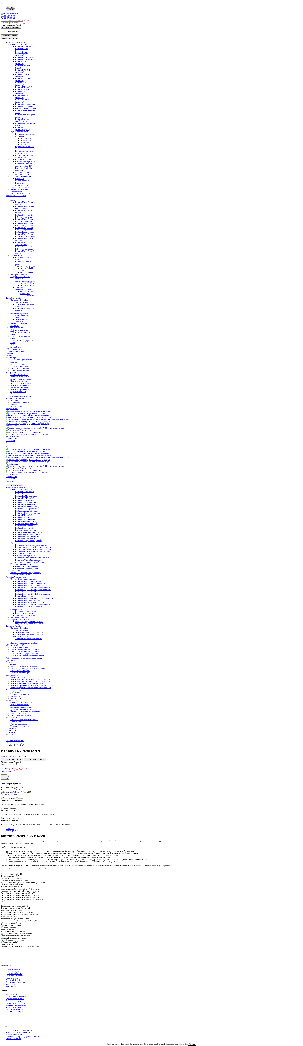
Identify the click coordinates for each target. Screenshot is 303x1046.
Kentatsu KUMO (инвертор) (21, 54)
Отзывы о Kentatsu (13, 1039)
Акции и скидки (12, 475)
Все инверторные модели (25, 108)
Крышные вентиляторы (20, 368)
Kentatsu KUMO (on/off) (24, 57)
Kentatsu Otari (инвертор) (25, 104)
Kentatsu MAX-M (27, 296)
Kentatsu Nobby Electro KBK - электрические (24, 229)
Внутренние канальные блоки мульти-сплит (24, 152)
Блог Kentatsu (11, 986)
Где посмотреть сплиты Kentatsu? (19, 1030)
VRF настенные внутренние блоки (24, 649)
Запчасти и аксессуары (15, 1011)
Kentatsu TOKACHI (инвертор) (23, 84)
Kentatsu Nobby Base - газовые (27, 600)
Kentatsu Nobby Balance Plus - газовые (24, 207)
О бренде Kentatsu (13, 969)
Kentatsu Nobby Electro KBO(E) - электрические (25, 235)
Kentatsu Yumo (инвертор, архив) (28, 532)
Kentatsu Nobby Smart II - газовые (28, 607)
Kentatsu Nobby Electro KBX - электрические (24, 248)
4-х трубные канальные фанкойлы (29, 634)
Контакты (10, 481)
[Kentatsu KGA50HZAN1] (14, 757)
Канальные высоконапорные (22, 180)
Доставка (10, 7)
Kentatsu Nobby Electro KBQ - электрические (24, 220)
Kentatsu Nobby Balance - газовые (28, 581)
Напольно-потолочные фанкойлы (24, 643)
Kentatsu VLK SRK (27, 285)
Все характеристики (9, 794)
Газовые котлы (16, 255)
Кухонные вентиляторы (20, 370)
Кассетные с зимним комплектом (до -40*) (23, 165)
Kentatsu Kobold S (27, 272)
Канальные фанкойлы (19, 302)
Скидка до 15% (20, 768)
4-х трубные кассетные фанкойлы (28, 641)
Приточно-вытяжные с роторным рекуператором (20, 382)
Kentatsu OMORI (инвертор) (22, 101)
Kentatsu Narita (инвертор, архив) (22, 129)
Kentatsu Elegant (26, 292)
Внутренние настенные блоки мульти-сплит (24, 148)
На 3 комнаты (25, 140)
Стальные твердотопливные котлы (25, 280)
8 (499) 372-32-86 (8, 18)
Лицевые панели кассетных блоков (22, 173)
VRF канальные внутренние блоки (24, 651)
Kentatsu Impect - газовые (25, 232)
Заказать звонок (13, 961)
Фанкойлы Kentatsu (13, 1007)
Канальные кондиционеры (21, 177)
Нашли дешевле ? (8, 771)
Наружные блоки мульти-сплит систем (25, 135)
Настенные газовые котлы (25, 613)
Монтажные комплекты (20, 402)
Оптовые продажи (13, 971)
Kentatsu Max (25, 294)
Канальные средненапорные (22, 184)
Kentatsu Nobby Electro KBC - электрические (24, 224)
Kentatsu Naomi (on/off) (24, 106)
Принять (192, 1044)
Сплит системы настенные (21, 44)
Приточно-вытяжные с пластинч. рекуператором (20, 378)
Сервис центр (11, 477)
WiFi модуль (15, 400)
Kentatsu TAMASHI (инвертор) (23, 80)
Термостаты (15, 404)
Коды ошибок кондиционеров (18, 1032)
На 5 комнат (25, 142)
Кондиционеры (12, 447)
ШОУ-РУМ (10, 479)
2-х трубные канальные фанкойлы (29, 632)
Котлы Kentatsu (12, 464)
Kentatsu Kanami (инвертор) (21, 50)
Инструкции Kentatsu (14, 1034)
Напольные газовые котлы (26, 611)
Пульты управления (18, 407)
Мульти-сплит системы (19, 132)
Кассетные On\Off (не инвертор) (28, 560)
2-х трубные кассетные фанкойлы (28, 639)
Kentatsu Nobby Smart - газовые (27, 585)
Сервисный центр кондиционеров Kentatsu (23, 1037)
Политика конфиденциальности (19, 982)
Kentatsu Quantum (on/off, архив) (28, 539)
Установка (10, 10)
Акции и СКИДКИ (13, 980)
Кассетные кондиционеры (21, 159)
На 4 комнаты (25, 145)
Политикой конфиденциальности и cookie (172, 1044)
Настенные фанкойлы (19, 300)
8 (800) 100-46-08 (8, 16)
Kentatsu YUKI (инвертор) (21, 62)
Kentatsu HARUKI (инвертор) (22, 71)
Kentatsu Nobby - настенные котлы (50, 428)
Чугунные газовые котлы (25, 266)
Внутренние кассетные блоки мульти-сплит (24, 156)
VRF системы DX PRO (15, 1009)
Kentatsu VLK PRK (27, 283)
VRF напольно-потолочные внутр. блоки (27, 656)
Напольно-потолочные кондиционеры (19, 190)
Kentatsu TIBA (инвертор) (21, 92)
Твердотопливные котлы (20, 277)
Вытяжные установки (19, 375)
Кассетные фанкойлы (19, 313)
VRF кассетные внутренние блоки (24, 654)
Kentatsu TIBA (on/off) (24, 89)
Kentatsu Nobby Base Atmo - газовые (23, 244)
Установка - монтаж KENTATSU (19, 976)
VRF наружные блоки (19, 330)
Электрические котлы (19, 275)
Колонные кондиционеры (20, 187)
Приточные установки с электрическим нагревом (20, 395)
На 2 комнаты (25, 138)
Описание (10, 829)
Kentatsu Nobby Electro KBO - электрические (24, 216)
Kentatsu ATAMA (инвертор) (22, 75)
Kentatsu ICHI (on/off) (23, 87)
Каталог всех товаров (14, 485)
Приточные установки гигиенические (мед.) (19, 386)
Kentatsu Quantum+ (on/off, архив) (22, 120)
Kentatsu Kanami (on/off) (24, 47)
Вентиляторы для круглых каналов (24, 666)
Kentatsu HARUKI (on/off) (25, 504)
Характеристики (12, 831)
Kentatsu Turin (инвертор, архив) (28, 534)
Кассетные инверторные (25, 162)
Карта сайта (10, 984)
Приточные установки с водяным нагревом (20, 391)
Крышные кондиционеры (20, 194)
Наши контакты (12, 978)
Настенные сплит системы (16, 997)
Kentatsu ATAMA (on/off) (25, 59)
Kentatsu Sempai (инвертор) (21, 97)
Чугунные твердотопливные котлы (25, 288)
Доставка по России (14, 974)
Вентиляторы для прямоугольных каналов (20, 365)
